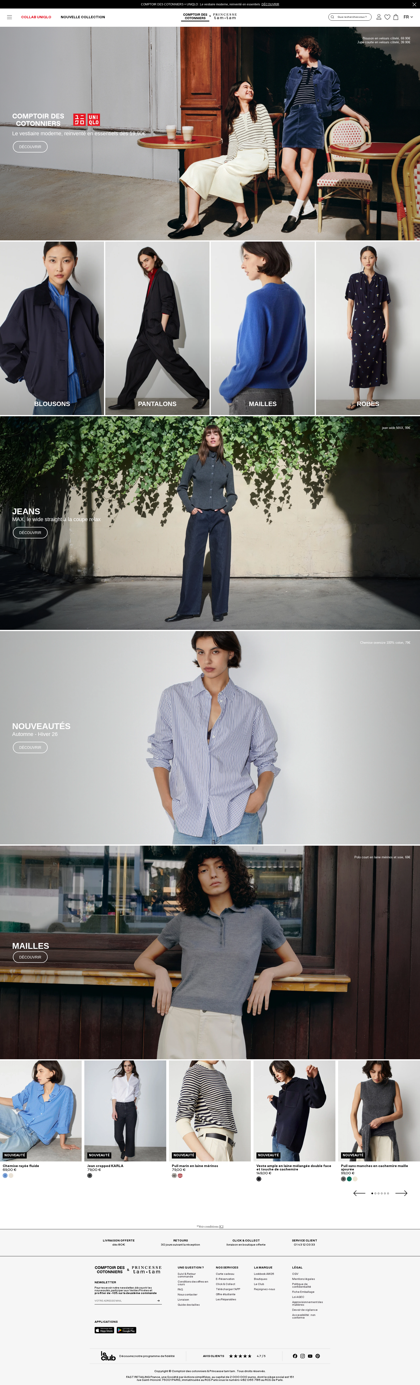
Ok (283, 341)
